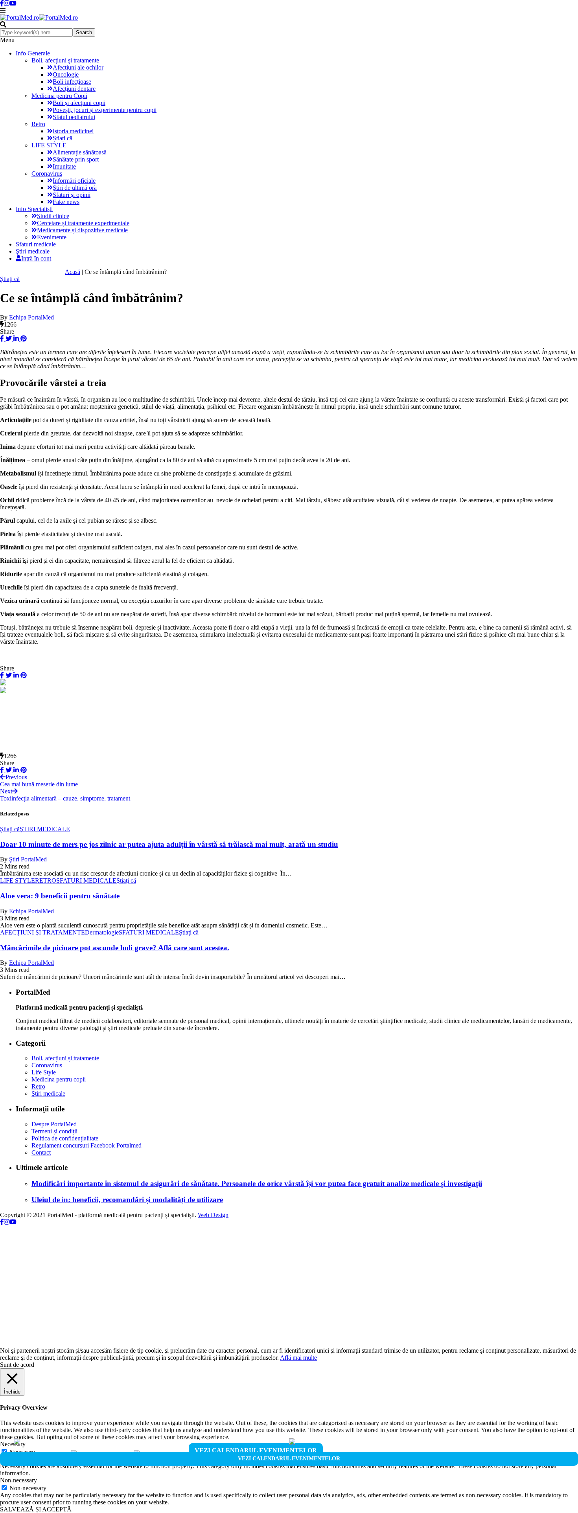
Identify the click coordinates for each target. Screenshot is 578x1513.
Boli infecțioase (72, 81)
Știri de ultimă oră (75, 187)
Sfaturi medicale (36, 244)
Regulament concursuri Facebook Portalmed (86, 1145)
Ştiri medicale (33, 251)
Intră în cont (36, 258)
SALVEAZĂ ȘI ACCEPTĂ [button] (36, 1509)
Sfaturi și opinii (71, 194)
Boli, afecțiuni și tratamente (65, 60)
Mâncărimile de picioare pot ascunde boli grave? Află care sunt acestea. (114, 948)
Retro (38, 124)
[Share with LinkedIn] (15, 338)
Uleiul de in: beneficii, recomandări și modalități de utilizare (127, 1199)
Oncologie (66, 74)
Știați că (62, 138)
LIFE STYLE (48, 145)
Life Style (43, 1072)
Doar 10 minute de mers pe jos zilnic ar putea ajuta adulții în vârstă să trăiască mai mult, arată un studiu (169, 844)
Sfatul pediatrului (74, 117)
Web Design (213, 1215)
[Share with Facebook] (2, 338)
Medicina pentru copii (58, 1079)
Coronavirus (46, 173)
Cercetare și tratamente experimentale (83, 223)
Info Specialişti (34, 209)
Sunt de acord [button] (17, 1364)
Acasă (72, 271)
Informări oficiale (74, 180)
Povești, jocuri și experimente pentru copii (104, 109)
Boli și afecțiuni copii (79, 102)
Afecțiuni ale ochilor (78, 67)
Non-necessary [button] (18, 1480)
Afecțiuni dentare (74, 88)
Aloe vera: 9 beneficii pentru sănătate (60, 896)
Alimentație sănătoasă (80, 152)
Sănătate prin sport (76, 159)
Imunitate (64, 166)
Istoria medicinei (73, 131)
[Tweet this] (8, 338)
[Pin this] (23, 338)
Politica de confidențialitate (64, 1138)
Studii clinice (53, 216)
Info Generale (33, 53)
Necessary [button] (13, 1444)
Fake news (66, 201)
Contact (41, 1152)
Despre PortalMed (54, 1124)
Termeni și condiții (54, 1131)
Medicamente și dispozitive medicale (82, 230)
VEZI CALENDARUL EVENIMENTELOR (256, 1450)
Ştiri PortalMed (28, 859)
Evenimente (51, 237)
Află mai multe (298, 1357)
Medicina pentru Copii (59, 95)
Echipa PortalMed (31, 317)
